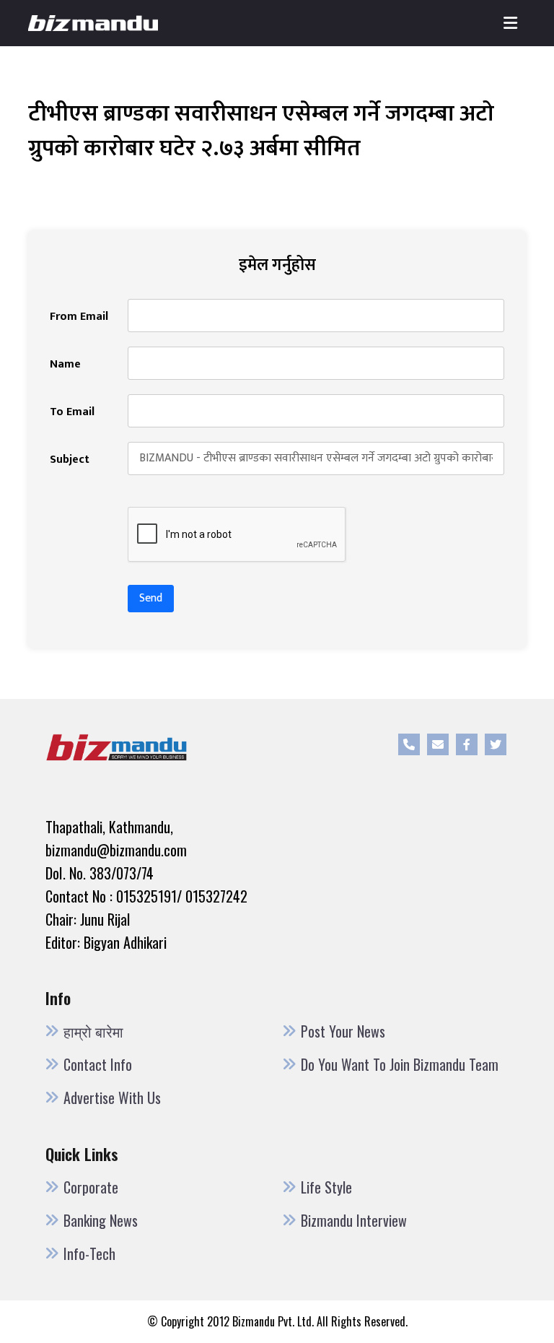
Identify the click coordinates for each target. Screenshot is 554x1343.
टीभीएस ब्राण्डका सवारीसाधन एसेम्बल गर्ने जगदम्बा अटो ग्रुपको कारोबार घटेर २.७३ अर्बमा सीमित (261, 131)
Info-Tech (89, 1253)
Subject (69, 460)
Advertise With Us (112, 1097)
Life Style (326, 1187)
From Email (79, 317)
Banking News (100, 1220)
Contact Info (97, 1064)
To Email (72, 412)
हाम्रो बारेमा (93, 1031)
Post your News (343, 1031)
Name (65, 364)
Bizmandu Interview (354, 1220)
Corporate (90, 1187)
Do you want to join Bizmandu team (399, 1064)
